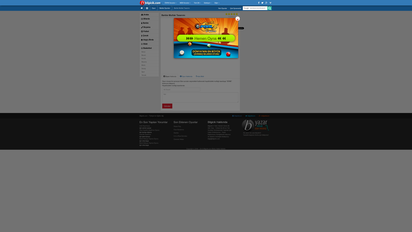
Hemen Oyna (205, 38)
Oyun (154, 8)
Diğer (216, 3)
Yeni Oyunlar (222, 8)
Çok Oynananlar (235, 8)
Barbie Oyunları (165, 8)
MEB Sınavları (185, 3)
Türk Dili (197, 3)
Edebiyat (207, 3)
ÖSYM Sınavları (170, 3)
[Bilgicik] (151, 2)
